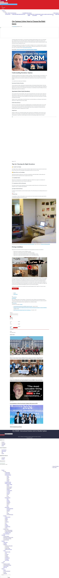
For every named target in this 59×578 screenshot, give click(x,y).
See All (6, 527)
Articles (4, 550)
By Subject (4, 515)
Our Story (4, 572)
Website (19, 326)
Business (8, 500)
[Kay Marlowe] (14, 303)
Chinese (22, 14)
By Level (4, 11)
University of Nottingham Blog (45, 244)
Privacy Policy (55, 467)
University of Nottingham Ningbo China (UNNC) (27, 244)
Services (3, 562)
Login (3, 8)
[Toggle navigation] (6, 0)
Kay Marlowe (15, 26)
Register (3, 7)
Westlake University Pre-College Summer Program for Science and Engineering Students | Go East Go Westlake (30, 307)
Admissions (6, 556)
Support (3, 453)
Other (7, 506)
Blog (2, 452)
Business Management (10, 508)
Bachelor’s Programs (8, 483)
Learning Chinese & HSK (8, 531)
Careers (3, 445)
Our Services (3, 443)
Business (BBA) (9, 488)
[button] (0, 4)
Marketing (38, 14)
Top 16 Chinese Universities (7, 538)
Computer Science (9, 490)
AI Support (5, 543)
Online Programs (7, 472)
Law (7, 495)
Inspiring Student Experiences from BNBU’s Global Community (23, 306)
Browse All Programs (6, 533)
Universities (3, 457)
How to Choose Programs (8, 530)
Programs (3, 10)
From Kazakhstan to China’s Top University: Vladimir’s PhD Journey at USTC (24, 403)
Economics (47, 14)
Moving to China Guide (8, 549)
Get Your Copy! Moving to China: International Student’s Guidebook (27, 49)
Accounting (44, 14)
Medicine (8, 503)
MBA (56, 14)
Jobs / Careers (7, 560)
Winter (17, 14)
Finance (50, 14)
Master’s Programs (7, 497)
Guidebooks (5, 544)
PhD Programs (7, 507)
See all (8, 496)
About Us (3, 568)
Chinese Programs (7, 473)
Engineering (8, 502)
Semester (19, 14)
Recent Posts (16, 294)
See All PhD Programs (10, 514)
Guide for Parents (7, 548)
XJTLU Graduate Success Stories (16, 426)
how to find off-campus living (27, 47)
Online (13, 14)
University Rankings (6, 536)
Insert (9, 577)
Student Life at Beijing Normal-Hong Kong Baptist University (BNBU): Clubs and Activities (26, 380)
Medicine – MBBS (9, 484)
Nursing (31, 14)
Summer (15, 14)
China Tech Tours (5, 566)
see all (21, 304)
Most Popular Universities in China (8, 537)
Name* (19, 321)
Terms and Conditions (56, 466)
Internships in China (8, 532)
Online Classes (4, 451)
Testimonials (3, 444)
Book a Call (5, 567)
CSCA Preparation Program (7, 565)
